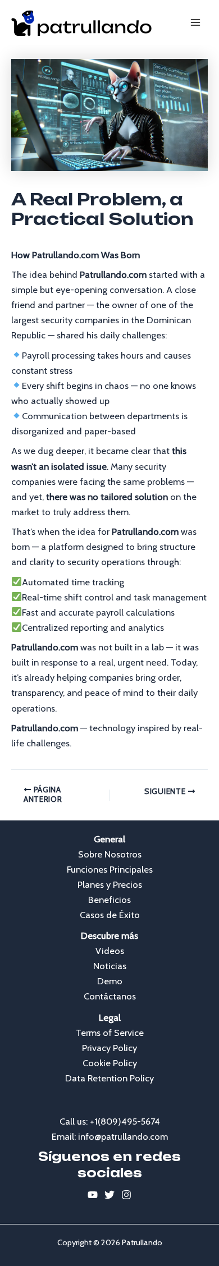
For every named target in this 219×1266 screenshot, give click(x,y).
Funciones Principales (110, 869)
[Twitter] (109, 1195)
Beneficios (109, 899)
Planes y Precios (109, 884)
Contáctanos (110, 996)
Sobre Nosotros (110, 854)
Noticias (109, 965)
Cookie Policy (110, 1062)
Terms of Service (110, 1032)
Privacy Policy (109, 1047)
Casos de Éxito (110, 914)
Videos (109, 950)
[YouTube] (93, 1195)
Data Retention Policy (109, 1078)
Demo (109, 981)
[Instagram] (126, 1195)
